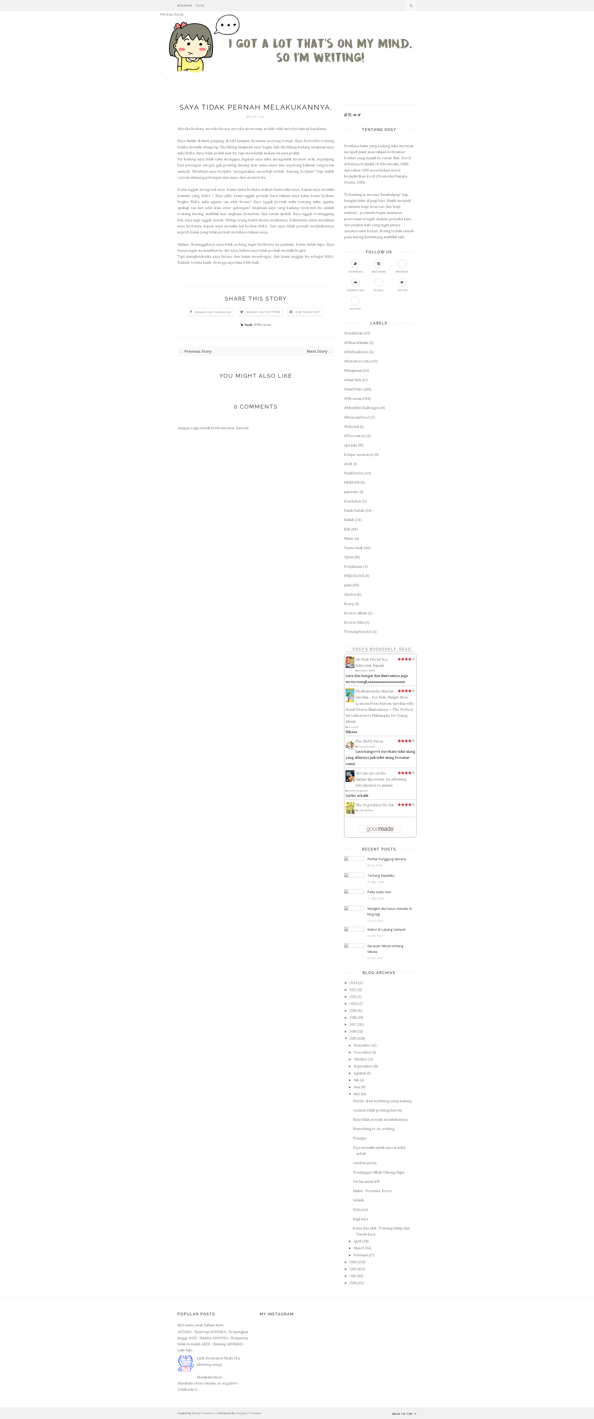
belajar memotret (359, 454)
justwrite (351, 492)
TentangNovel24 (358, 631)
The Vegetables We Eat (374, 805)
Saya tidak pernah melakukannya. (380, 1119)
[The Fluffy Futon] (351, 750)
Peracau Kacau (172, 14)
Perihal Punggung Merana (386, 859)
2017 (352, 1024)
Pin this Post (308, 312)
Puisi (200, 5)
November (362, 1052)
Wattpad (355, 308)
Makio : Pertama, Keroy (372, 1191)
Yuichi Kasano (367, 746)
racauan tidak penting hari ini (377, 1110)
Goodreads (355, 271)
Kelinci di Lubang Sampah (386, 929)
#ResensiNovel (357, 417)
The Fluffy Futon (369, 741)
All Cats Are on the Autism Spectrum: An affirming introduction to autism (381, 779)
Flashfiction (353, 473)
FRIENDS (351, 482)
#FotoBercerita (357, 361)
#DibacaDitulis (356, 342)
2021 (352, 996)
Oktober (361, 1059)
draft (348, 464)
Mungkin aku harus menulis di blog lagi (389, 911)
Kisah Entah (354, 510)
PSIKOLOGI (354, 576)
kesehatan (352, 501)
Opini (348, 557)
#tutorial (351, 426)
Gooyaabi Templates (248, 1413)
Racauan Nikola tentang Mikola (385, 949)
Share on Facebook (213, 312)
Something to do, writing (373, 1129)
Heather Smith (367, 670)
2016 (353, 1031)
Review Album (355, 613)
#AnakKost (353, 333)
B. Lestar (353, 726)
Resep (349, 604)
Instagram (378, 271)
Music (349, 538)
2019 (353, 1010)
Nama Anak (353, 548)
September (363, 1066)
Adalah (358, 1200)
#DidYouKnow (356, 352)
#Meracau (262, 324)
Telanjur (360, 1138)
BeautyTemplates (203, 1413)
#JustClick (352, 380)
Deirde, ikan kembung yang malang (382, 1101)
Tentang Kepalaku (380, 875)
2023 (353, 989)
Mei (357, 1094)
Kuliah (349, 519)
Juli (356, 1080)
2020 (353, 1003)
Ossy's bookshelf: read (381, 649)
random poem (365, 1163)
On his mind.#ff (366, 1181)
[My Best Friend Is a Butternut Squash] (351, 667)
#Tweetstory (355, 436)
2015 (352, 1038)
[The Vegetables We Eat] (351, 812)
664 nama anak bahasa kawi (200, 1325)
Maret (359, 1248)
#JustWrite (353, 389)
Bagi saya (360, 1219)
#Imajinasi (353, 370)
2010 (353, 1283)
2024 (353, 983)
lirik (347, 529)
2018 (352, 1017)
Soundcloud (355, 290)
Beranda (185, 5)
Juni (357, 1087)
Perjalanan (353, 566)
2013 (353, 1269)
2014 (353, 1262)
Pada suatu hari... (380, 892)
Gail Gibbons (366, 810)
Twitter (402, 290)
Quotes (350, 594)
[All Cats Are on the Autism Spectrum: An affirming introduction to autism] (351, 780)
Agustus (360, 1073)
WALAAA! (360, 1209)
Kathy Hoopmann (358, 790)
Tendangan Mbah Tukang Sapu (378, 1172)
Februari (361, 1255)
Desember (362, 1045)
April (357, 1241)
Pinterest (402, 271)
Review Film (354, 622)
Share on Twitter (263, 312)
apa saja (350, 445)
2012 (352, 1276)
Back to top (402, 1414)
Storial (379, 290)
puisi (348, 585)
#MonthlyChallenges (361, 408)
